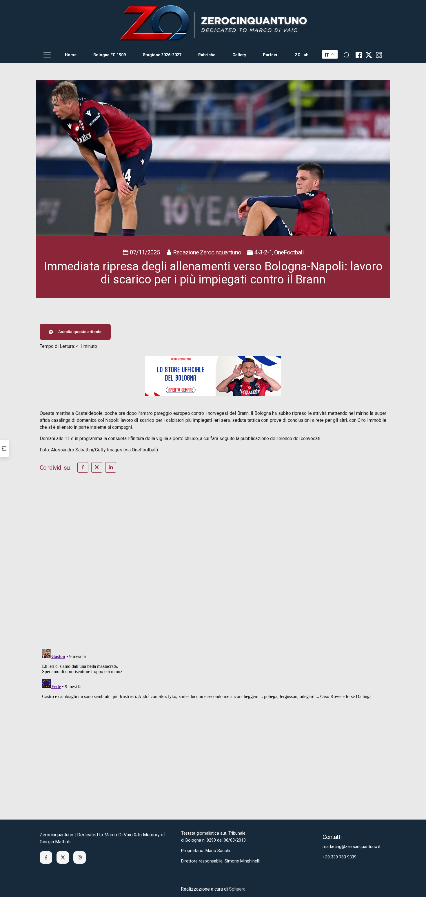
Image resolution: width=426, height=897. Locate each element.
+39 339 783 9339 (339, 857)
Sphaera (237, 889)
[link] (213, 23)
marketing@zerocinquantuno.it (352, 846)
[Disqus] (213, 568)
